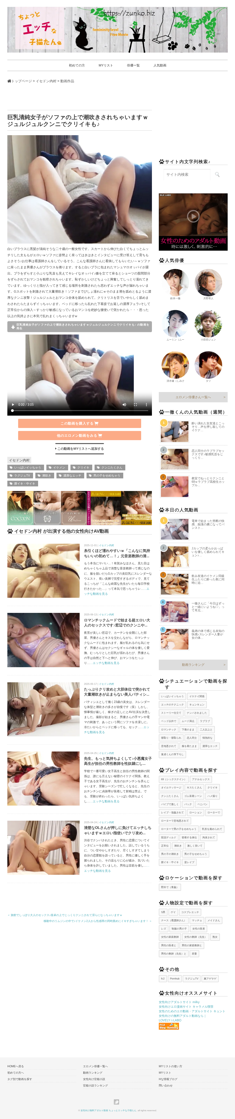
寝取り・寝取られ (171, 737)
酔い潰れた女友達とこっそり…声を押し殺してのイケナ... (208, 427)
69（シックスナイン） (174, 779)
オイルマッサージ (171, 787)
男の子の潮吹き (170, 854)
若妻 (194, 953)
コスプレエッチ (190, 912)
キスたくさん (194, 787)
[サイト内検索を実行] (217, 174)
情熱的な (207, 737)
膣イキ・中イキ (24, 483)
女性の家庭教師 (170, 936)
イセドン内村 (19, 460)
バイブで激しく (170, 804)
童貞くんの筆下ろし (172, 754)
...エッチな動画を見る (105, 663)
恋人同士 (192, 737)
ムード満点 (188, 721)
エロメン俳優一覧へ (95, 1066)
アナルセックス (201, 779)
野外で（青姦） (170, 887)
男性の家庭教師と (192, 945)
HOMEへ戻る (15, 1066)
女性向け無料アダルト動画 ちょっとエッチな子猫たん (108, 1110)
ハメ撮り (212, 796)
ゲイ (173, 912)
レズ (163, 928)
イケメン (59, 467)
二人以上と (206, 729)
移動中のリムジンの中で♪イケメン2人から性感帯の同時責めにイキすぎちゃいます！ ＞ (98, 921)
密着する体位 (189, 837)
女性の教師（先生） (195, 936)
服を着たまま (189, 746)
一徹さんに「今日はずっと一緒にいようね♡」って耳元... (208, 607)
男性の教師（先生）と (173, 953)
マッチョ (197, 920)
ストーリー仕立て (171, 712)
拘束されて (208, 837)
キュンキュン (196, 704)
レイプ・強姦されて (172, 812)
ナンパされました (197, 712)
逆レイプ (189, 862)
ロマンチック (168, 729)
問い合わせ (166, 1085)
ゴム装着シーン (193, 796)
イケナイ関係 (196, 696)
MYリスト (106, 65)
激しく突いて (194, 845)
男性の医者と (168, 945)
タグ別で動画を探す (19, 1079)
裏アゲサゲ (210, 978)
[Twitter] (117, 1102)
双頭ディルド (168, 837)
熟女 (215, 936)
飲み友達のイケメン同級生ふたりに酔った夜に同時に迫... (208, 579)
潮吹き (46, 475)
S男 (163, 912)
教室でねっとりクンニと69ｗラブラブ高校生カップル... (208, 482)
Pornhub (174, 978)
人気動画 (160, 65)
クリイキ (83, 467)
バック (188, 804)
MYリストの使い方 (170, 1066)
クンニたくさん (111, 467)
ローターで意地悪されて (175, 820)
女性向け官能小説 (94, 1079)
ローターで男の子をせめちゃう (178, 829)
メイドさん (213, 920)
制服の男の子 (179, 928)
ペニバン (202, 804)
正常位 (165, 845)
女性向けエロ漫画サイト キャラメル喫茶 (186, 1006)
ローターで (213, 812)
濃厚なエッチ (72, 475)
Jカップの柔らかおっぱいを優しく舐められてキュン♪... (208, 552)
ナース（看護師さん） (173, 920)
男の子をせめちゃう (106, 475)
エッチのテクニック (172, 704)
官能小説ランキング (95, 1085)
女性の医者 (198, 928)
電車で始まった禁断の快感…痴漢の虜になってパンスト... (208, 524)
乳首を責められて (212, 829)
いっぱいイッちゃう (27, 467)
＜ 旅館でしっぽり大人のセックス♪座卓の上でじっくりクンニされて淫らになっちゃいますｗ (64, 915)
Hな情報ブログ (168, 1079)
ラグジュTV (22, 475)
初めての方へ (15, 1072)
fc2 (163, 978)
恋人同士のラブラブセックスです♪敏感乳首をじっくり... (208, 454)
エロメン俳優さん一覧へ (193, 397)
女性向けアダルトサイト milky (179, 1002)
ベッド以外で (168, 721)
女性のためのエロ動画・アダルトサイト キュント (192, 1011)
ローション (195, 812)
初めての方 (77, 65)
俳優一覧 (133, 65)
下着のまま (188, 729)
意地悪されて (168, 746)
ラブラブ (205, 721)
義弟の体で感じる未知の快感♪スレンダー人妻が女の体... (208, 634)
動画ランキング (193, 664)
